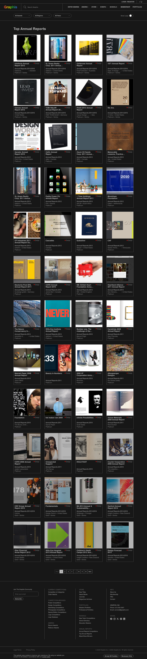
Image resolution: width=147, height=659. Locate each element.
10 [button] (79, 571)
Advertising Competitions (56, 607)
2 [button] (64, 571)
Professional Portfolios (86, 610)
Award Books (83, 594)
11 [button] (82, 571)
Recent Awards (53, 625)
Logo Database (53, 617)
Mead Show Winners (85, 636)
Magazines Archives (85, 599)
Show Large (124, 15)
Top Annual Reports (85, 634)
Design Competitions (54, 605)
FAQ (111, 597)
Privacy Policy (30, 650)
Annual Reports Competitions (88, 631)
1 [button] (61, 571)
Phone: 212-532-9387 (117, 607)
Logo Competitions (54, 615)
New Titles (82, 592)
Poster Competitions (54, 603)
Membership (114, 594)
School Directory (84, 621)
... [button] (75, 571)
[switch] (131, 15)
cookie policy (46, 657)
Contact (112, 599)
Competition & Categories (56, 592)
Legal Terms (17, 650)
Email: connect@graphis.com (119, 610)
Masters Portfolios (85, 607)
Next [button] (90, 571)
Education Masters (85, 623)
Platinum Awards (53, 628)
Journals (82, 597)
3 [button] (68, 571)
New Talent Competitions (87, 618)
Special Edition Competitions (57, 612)
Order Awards (52, 594)
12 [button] (85, 571)
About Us (113, 592)
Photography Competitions (56, 610)
